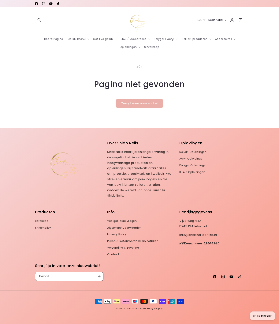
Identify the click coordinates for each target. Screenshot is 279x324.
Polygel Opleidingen (193, 165)
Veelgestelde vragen (122, 221)
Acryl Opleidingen (191, 158)
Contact (113, 254)
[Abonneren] (99, 276)
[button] (39, 20)
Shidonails (132, 308)
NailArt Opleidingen (192, 152)
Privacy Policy (117, 234)
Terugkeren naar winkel (139, 103)
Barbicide (41, 221)
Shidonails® (43, 228)
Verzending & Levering (123, 248)
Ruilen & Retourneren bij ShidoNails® (132, 241)
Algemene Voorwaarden (124, 228)
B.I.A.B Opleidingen (192, 172)
